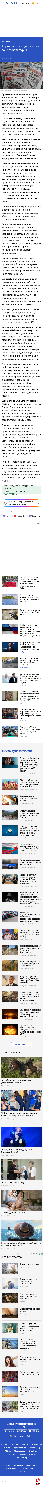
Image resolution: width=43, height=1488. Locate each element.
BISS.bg (8, 1451)
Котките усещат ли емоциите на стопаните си (29, 1281)
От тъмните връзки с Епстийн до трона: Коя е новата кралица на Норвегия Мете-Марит (30, 678)
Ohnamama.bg (20, 1451)
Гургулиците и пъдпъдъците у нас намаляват (29, 1296)
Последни (25, 3)
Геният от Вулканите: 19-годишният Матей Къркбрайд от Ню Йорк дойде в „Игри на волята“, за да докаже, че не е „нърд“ (30, 764)
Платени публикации (29, 1468)
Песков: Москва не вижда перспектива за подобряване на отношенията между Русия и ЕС (30, 695)
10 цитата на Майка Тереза (14, 1182)
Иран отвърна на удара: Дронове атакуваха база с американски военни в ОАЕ (30, 1029)
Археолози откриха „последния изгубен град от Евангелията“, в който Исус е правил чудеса (30, 996)
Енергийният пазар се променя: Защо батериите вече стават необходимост (30, 645)
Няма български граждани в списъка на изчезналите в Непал (29, 814)
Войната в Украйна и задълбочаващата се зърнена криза (30, 963)
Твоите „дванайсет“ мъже (14, 1212)
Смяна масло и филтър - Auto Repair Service (30, 798)
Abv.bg (4, 1444)
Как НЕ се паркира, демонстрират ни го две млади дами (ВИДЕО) (29, 661)
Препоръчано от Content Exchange (28, 1254)
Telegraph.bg (21, 1458)
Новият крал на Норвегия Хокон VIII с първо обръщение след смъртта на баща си (30, 713)
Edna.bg (32, 1454)
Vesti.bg (11, 3)
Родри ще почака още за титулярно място (30, 1373)
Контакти (21, 1471)
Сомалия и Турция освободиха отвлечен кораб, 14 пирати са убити (30, 730)
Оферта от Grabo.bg (26, 803)
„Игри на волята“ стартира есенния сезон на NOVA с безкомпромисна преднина (28, 879)
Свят (21, 789)
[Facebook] (21, 1474)
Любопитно (23, 774)
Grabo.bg (11, 1454)
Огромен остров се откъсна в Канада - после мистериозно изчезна (29, 598)
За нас (8, 1465)
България (6, 41)
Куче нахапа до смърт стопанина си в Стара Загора (30, 612)
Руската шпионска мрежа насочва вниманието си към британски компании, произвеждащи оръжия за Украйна (30, 897)
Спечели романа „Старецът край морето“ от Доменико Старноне (21, 1244)
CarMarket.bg (34, 1448)
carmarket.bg (24, 667)
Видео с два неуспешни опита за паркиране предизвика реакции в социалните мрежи (30, 916)
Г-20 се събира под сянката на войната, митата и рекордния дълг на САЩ (30, 783)
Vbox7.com (14, 1444)
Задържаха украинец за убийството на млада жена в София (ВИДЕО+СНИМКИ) (30, 1405)
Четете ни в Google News (23, 1436)
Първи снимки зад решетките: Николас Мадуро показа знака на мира (30, 933)
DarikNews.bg (36, 1444)
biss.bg (22, 652)
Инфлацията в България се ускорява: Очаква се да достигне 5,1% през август (30, 847)
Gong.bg (24, 1444)
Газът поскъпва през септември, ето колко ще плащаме (30, 862)
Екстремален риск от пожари (30, 1310)
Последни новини (17, 751)
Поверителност (12, 1468)
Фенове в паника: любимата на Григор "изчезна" (30, 1359)
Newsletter (21, 516)
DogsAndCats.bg (19, 1448)
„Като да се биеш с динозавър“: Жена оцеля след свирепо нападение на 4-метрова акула (29, 830)
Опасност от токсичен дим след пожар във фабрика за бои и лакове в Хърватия (30, 1013)
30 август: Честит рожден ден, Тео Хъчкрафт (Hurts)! (17, 1150)
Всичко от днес (21, 1044)
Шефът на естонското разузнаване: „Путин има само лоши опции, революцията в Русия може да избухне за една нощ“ (30, 630)
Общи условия (32, 1465)
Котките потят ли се (29, 1264)
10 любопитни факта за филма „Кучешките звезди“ (16, 1081)
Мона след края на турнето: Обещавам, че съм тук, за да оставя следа (29, 1326)
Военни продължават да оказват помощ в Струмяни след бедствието (30, 949)
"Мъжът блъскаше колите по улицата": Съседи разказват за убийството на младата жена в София (29, 582)
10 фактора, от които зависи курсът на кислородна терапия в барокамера (20, 1114)
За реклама (18, 1465)
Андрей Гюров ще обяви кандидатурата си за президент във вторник (30, 979)
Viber (8, 516)
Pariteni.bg (22, 1454)
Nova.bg (6, 1448)
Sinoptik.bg (33, 1451)
